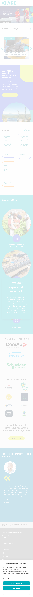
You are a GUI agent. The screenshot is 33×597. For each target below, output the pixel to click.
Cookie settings (16, 593)
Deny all (16, 588)
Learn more (6, 578)
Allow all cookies (16, 583)
